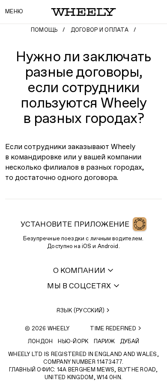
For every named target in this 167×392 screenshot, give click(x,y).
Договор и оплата (99, 30)
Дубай (129, 341)
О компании (79, 271)
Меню (14, 11)
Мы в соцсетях (79, 286)
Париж (104, 341)
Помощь (44, 30)
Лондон (40, 341)
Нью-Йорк (73, 341)
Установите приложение (75, 225)
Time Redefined (113, 328)
